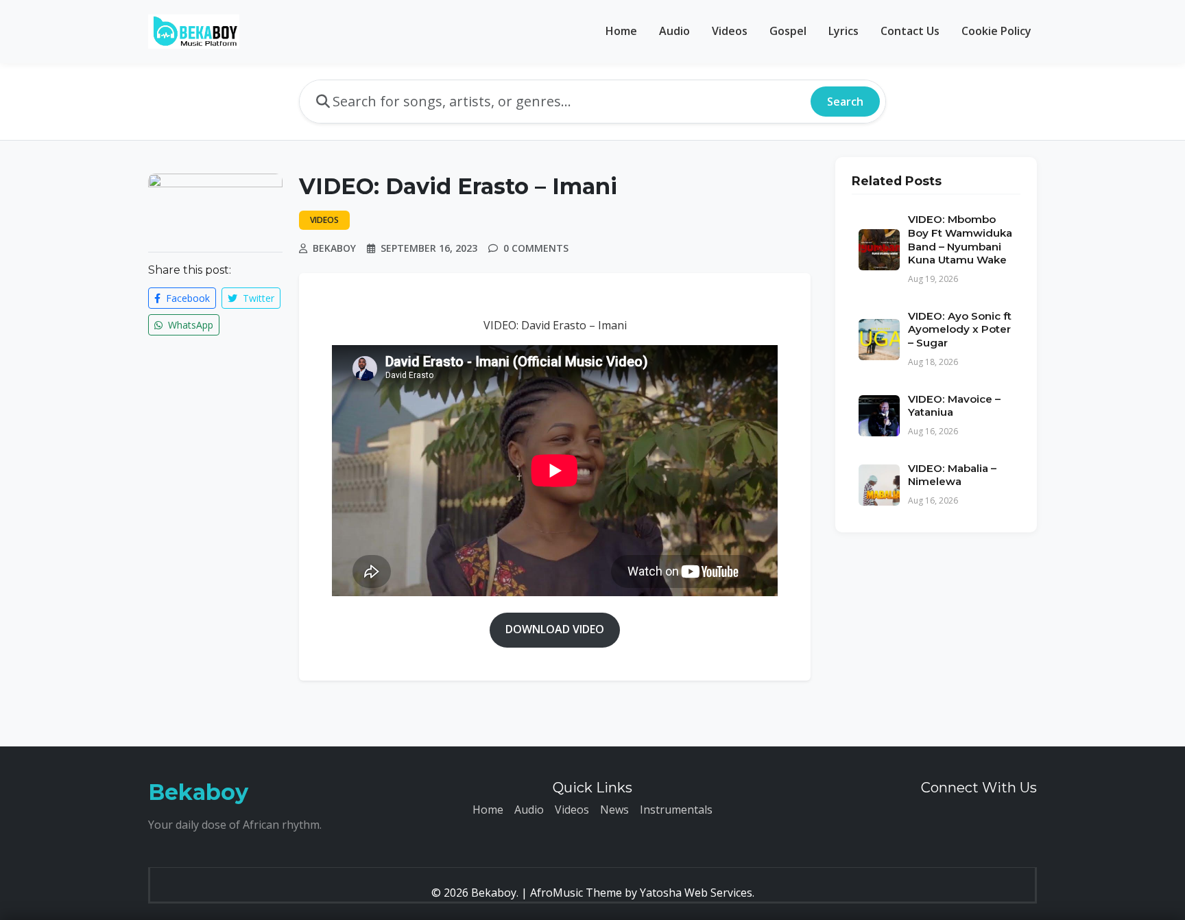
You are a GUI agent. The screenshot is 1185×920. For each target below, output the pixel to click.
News (614, 809)
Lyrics (843, 30)
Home (621, 30)
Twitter (257, 298)
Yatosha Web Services (696, 892)
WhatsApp (189, 324)
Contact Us (910, 30)
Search (845, 101)
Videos (729, 30)
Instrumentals (676, 809)
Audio (674, 30)
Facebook (186, 298)
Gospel (787, 30)
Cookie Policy (996, 30)
